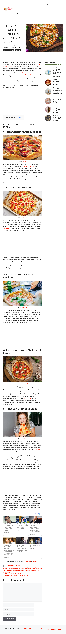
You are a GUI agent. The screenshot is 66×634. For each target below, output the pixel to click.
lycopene (6, 228)
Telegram (35, 561)
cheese (38, 450)
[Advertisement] (22, 101)
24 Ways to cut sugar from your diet (57, 101)
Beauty (25, 4)
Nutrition (32, 4)
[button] (17, 13)
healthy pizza (10, 570)
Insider (24, 161)
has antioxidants (26, 568)
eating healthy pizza (33, 567)
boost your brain (9, 567)
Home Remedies (56, 4)
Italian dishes (27, 398)
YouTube (28, 561)
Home (18, 4)
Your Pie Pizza (29, 75)
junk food (23, 73)
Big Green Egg (24, 383)
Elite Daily (24, 438)
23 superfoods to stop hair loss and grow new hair (57, 110)
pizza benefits (32, 570)
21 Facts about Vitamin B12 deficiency (57, 119)
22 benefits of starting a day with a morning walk (57, 93)
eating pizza (6, 568)
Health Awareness (22, 9)
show (20, 117)
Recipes (40, 4)
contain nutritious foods (20, 567)
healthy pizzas (29, 166)
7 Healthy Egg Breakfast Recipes (57, 83)
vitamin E (33, 458)
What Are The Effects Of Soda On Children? (16, 575)
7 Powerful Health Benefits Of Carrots (15, 574)
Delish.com (24, 217)
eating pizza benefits (16, 568)
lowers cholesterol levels (21, 570)
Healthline (24, 307)
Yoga (47, 4)
